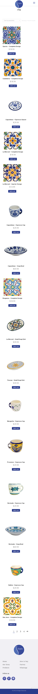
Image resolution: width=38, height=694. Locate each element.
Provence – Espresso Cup (16, 462)
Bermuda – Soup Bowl (16, 544)
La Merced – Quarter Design (12, 184)
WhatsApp (23, 668)
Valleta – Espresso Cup (16, 585)
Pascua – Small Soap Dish (15, 380)
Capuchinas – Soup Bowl (16, 266)
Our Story (6, 664)
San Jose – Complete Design (12, 617)
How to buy (24, 661)
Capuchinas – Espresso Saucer (16, 119)
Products (6, 668)
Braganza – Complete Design (12, 298)
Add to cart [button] (11, 53)
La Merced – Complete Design (13, 152)
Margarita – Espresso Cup (16, 421)
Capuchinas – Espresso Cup (16, 225)
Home (5, 661)
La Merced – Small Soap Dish (16, 339)
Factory (22, 664)
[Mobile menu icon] (34, 3)
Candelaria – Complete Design (13, 79)
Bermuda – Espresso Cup (16, 503)
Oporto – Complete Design (12, 46)
